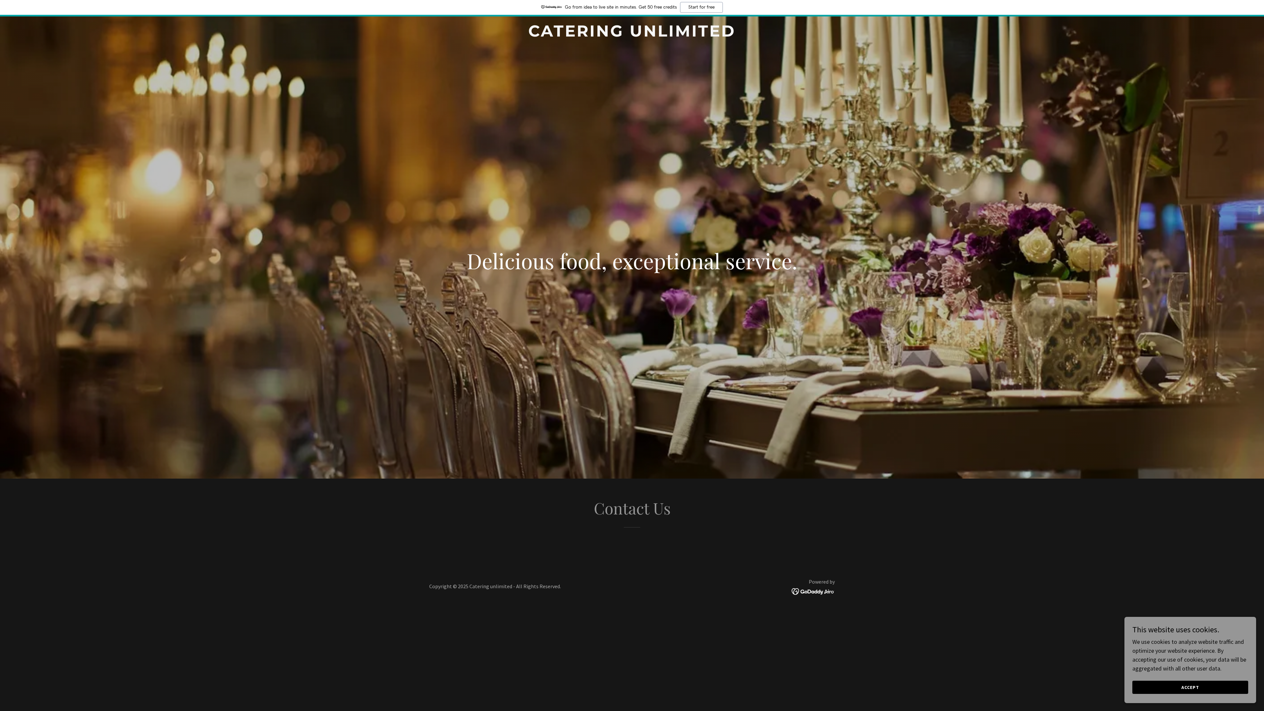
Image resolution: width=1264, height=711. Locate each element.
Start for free (701, 7)
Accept (1190, 687)
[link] (632, 34)
